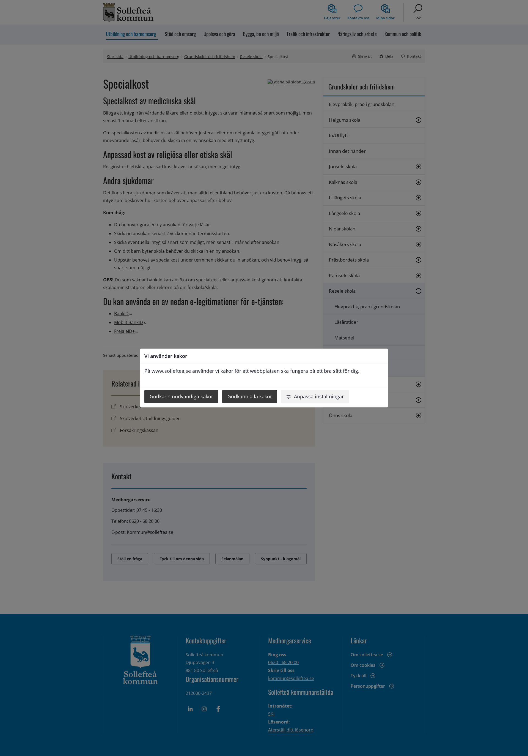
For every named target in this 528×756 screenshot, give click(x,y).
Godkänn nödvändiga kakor (181, 396)
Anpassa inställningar (319, 396)
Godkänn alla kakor (249, 396)
